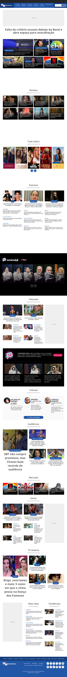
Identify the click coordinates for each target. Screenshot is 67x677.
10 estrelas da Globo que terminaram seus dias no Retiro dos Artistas (37, 569)
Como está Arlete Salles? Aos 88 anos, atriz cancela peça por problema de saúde (59, 614)
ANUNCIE (41, 663)
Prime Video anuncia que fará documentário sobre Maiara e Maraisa (17, 528)
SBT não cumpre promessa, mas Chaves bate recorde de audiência (15, 461)
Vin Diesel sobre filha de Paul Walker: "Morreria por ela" (12, 219)
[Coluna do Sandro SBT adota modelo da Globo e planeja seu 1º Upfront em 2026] (56, 47)
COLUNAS (36, 4)
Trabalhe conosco (38, 665)
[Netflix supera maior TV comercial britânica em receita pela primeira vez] (25, 487)
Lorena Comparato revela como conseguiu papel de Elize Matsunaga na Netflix (12, 378)
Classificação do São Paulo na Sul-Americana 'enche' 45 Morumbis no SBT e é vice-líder (55, 463)
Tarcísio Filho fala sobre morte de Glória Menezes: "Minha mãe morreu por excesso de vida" (59, 647)
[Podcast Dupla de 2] (57, 667)
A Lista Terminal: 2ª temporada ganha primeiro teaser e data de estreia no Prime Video (17, 540)
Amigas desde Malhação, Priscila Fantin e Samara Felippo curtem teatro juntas (53, 221)
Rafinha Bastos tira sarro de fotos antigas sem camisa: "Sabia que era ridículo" (54, 228)
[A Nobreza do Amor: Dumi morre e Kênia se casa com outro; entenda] (56, 112)
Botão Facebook (54, 664)
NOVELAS (24, 4)
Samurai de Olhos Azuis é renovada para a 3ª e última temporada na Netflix (13, 518)
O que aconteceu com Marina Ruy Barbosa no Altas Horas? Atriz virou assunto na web (17, 329)
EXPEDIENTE (34, 663)
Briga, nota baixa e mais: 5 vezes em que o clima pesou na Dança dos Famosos (15, 587)
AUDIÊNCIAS (29, 5)
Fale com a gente (28, 665)
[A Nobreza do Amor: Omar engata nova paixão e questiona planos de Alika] (41, 99)
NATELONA (42, 5)
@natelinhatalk (58, 355)
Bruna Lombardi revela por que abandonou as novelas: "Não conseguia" (17, 340)
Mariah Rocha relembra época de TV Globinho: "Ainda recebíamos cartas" (12, 225)
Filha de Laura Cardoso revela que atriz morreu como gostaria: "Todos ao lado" (59, 625)
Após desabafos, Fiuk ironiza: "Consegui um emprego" (12, 204)
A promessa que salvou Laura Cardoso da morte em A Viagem (56, 587)
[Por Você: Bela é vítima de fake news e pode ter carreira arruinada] (41, 112)
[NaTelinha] (6, 5)
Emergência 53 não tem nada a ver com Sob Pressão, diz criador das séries (38, 540)
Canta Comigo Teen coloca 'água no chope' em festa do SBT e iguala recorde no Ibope (37, 443)
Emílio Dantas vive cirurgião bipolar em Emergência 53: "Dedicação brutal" (34, 518)
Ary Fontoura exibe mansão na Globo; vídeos (33, 318)
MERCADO (36, 5)
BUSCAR (63, 5)
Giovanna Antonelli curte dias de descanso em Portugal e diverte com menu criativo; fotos (33, 221)
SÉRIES (42, 4)
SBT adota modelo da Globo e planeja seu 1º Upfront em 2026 (16, 408)
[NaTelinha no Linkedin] (54, 667)
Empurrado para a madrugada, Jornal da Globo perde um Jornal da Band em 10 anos (57, 409)
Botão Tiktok (48, 664)
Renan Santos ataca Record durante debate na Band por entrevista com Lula (12, 319)
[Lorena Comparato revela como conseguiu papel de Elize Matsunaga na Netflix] (13, 369)
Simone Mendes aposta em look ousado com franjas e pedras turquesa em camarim (53, 213)
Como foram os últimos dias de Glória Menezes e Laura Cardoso (37, 587)
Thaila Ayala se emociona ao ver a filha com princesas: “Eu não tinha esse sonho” (33, 228)
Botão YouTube (63, 664)
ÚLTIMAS (18, 4)
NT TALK (30, 4)
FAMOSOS (23, 5)
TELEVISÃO (17, 5)
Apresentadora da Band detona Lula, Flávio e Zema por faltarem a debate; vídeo (59, 635)
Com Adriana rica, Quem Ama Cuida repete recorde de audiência (37, 462)
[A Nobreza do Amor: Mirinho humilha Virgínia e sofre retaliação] (56, 99)
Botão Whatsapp (51, 664)
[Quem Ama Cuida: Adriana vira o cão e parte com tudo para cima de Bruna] (10, 99)
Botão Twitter (57, 664)
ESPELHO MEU (49, 4)
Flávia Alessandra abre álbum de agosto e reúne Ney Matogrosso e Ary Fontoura (33, 213)
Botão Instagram (60, 664)
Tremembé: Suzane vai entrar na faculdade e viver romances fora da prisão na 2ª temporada (38, 529)
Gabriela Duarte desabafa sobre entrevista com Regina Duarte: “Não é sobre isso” (33, 205)
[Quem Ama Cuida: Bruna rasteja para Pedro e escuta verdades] (10, 112)
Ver (33, 417)
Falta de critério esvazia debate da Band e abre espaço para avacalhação (36, 407)
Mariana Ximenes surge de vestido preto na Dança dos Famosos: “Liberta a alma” (54, 205)
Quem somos (27, 663)
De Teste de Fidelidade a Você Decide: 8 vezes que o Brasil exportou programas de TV (38, 340)
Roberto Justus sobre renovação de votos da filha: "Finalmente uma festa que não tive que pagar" (12, 212)
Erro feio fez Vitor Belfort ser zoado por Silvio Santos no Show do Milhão (38, 329)
